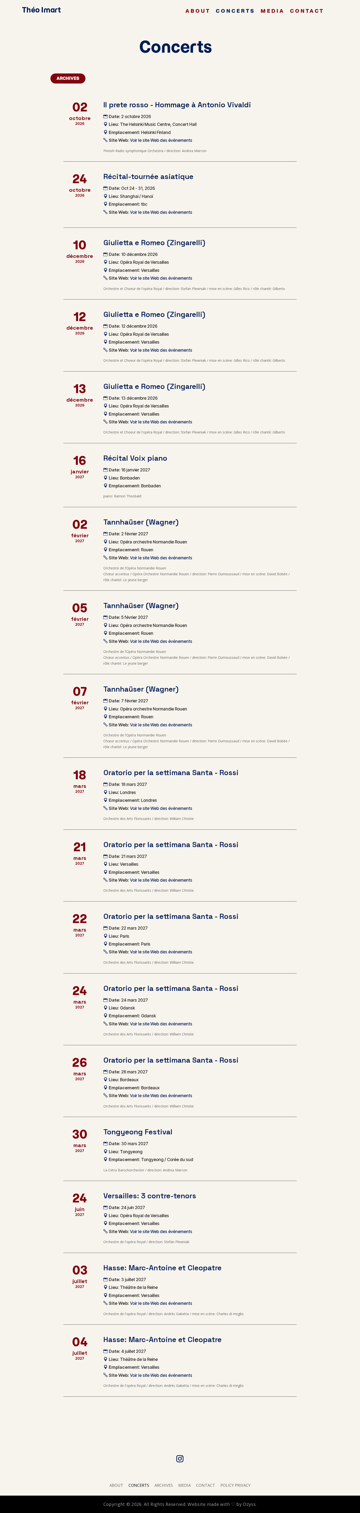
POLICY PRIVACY (235, 1486)
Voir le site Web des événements (161, 140)
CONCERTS (235, 11)
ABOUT (197, 11)
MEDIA (273, 11)
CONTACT (307, 11)
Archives (68, 78)
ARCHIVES (164, 1486)
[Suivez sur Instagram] (180, 1459)
